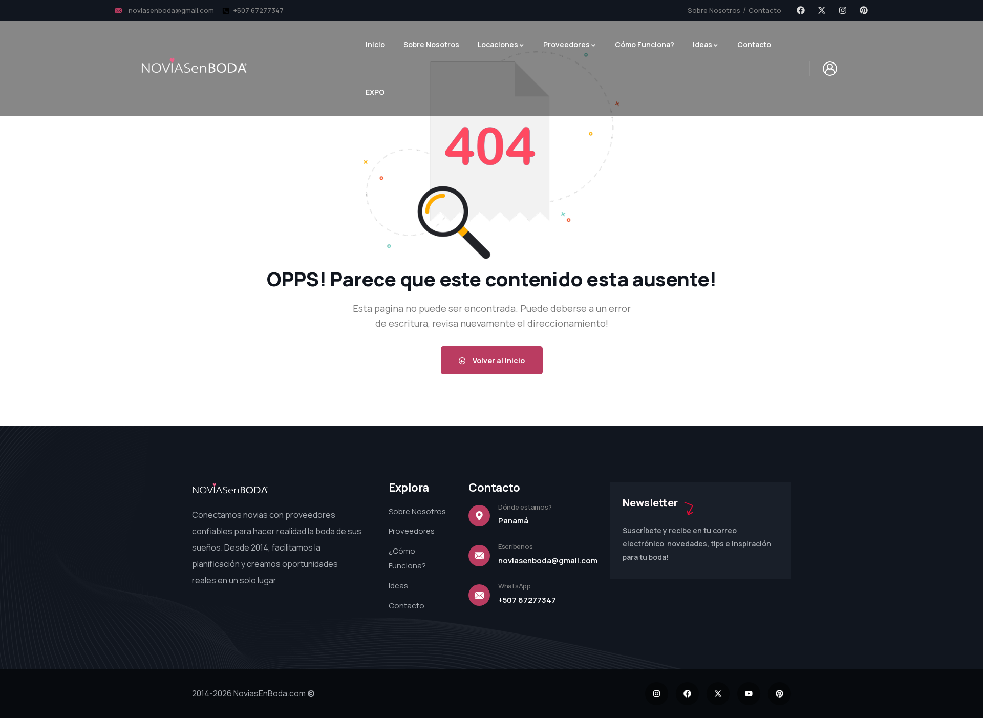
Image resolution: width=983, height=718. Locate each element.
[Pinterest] (864, 10)
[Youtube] (748, 693)
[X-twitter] (822, 10)
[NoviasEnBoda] (194, 65)
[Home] (230, 489)
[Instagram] (843, 10)
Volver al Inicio (498, 360)
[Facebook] (801, 10)
